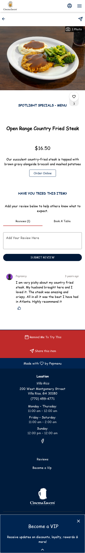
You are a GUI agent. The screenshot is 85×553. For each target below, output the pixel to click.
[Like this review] (20, 308)
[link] (42, 173)
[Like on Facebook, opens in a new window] (42, 441)
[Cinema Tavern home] (21, 6)
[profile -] (69, 5)
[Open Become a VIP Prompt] (42, 549)
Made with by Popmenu (32, 363)
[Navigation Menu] (79, 6)
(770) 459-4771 (43, 399)
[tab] (22, 221)
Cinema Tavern (42, 497)
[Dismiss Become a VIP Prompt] (78, 521)
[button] (4, 19)
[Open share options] (80, 19)
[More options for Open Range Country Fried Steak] (74, 96)
